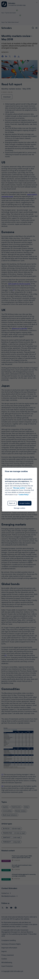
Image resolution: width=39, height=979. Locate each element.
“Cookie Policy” (23, 495)
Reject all (12, 503)
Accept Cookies (25, 503)
